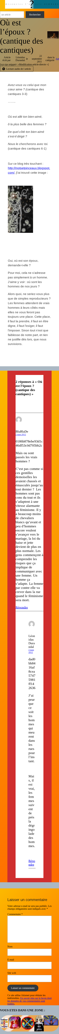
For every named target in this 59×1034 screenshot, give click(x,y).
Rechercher (35, 14)
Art (57, 58)
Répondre (22, 607)
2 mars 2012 (21, 434)
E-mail (10, 959)
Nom (9, 946)
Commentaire (15, 914)
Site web (11, 973)
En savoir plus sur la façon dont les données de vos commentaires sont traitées (29, 1001)
